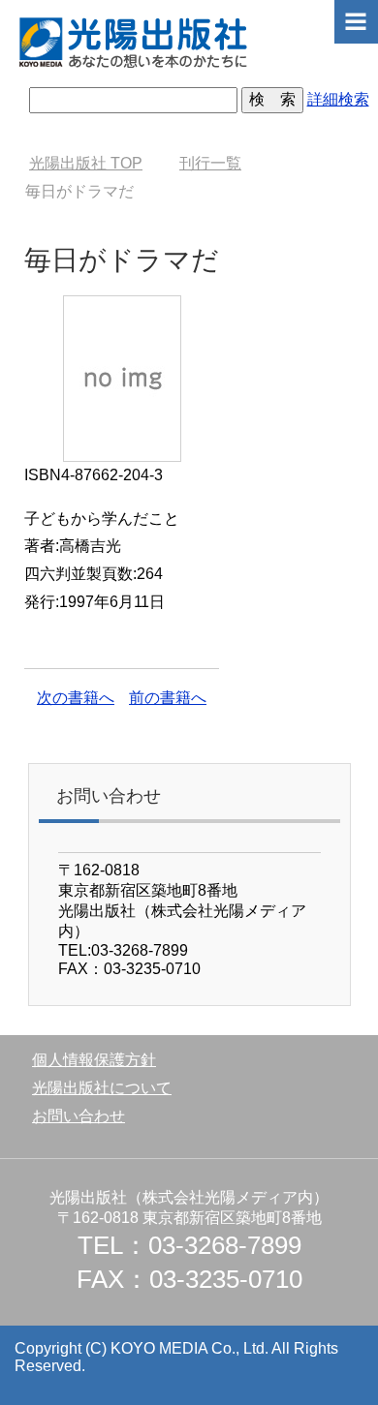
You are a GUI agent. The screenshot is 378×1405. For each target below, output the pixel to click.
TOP (85, 163)
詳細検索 (338, 99)
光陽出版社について (102, 1088)
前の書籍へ (167, 697)
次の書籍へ (75, 697)
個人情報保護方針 (94, 1060)
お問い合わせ (78, 1116)
